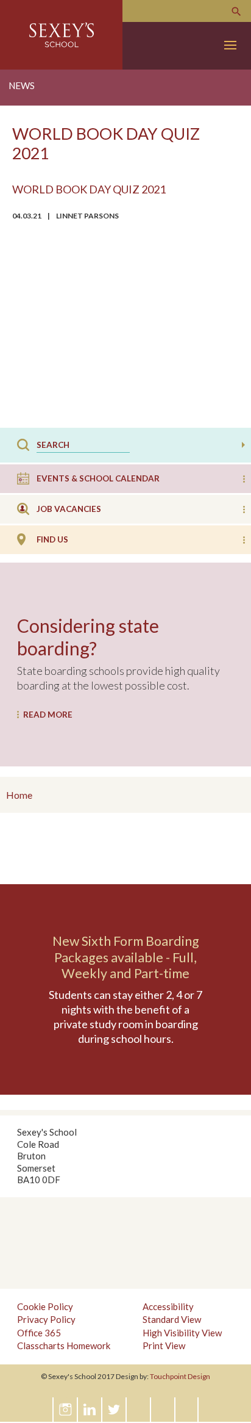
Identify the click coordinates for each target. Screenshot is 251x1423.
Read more (47, 714)
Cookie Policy (45, 1306)
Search (236, 11)
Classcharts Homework (63, 1345)
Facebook (163, 1409)
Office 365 (39, 1332)
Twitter (114, 1409)
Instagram (66, 1409)
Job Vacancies (69, 509)
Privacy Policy (46, 1319)
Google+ (139, 1409)
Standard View (172, 1319)
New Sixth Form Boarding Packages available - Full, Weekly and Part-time (125, 957)
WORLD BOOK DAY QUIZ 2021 (89, 189)
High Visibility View (182, 1332)
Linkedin (90, 1409)
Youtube (187, 1409)
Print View (164, 1345)
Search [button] (243, 445)
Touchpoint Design (180, 1376)
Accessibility (168, 1306)
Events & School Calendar (98, 478)
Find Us (52, 539)
